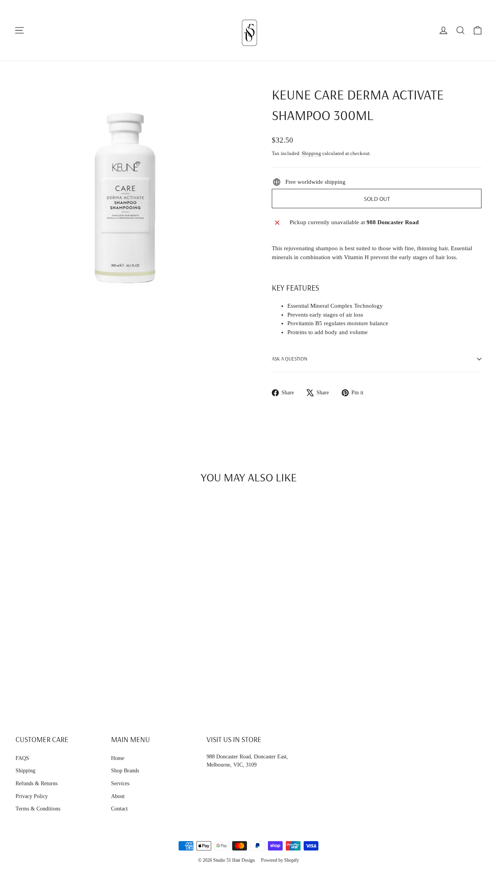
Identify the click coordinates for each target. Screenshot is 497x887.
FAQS (22, 758)
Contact (119, 809)
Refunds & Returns (36, 783)
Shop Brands (125, 771)
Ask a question (290, 358)
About (118, 796)
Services (120, 783)
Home (117, 758)
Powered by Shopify (280, 860)
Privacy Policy (32, 796)
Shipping (311, 153)
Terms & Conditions (38, 809)
